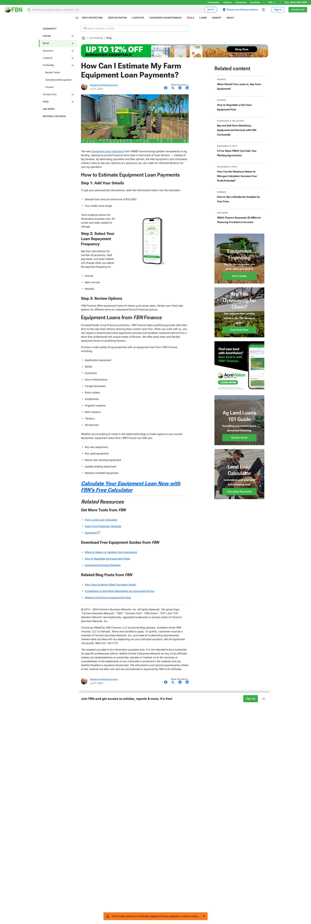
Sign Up (250, 698)
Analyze (227, 2)
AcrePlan (255, 2)
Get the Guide (239, 437)
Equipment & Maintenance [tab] (165, 17)
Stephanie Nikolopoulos (104, 85)
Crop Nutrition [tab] (117, 17)
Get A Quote (239, 276)
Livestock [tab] (138, 17)
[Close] (203, 916)
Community (213, 2)
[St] (84, 87)
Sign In (278, 9)
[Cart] (263, 10)
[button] (58, 28)
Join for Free (298, 9)
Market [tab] (217, 17)
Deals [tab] (190, 17)
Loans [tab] (203, 17)
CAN (270, 2)
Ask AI (210, 9)
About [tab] (230, 17)
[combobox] (117, 9)
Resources (241, 2)
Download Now (239, 329)
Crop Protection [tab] (92, 17)
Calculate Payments (239, 491)
